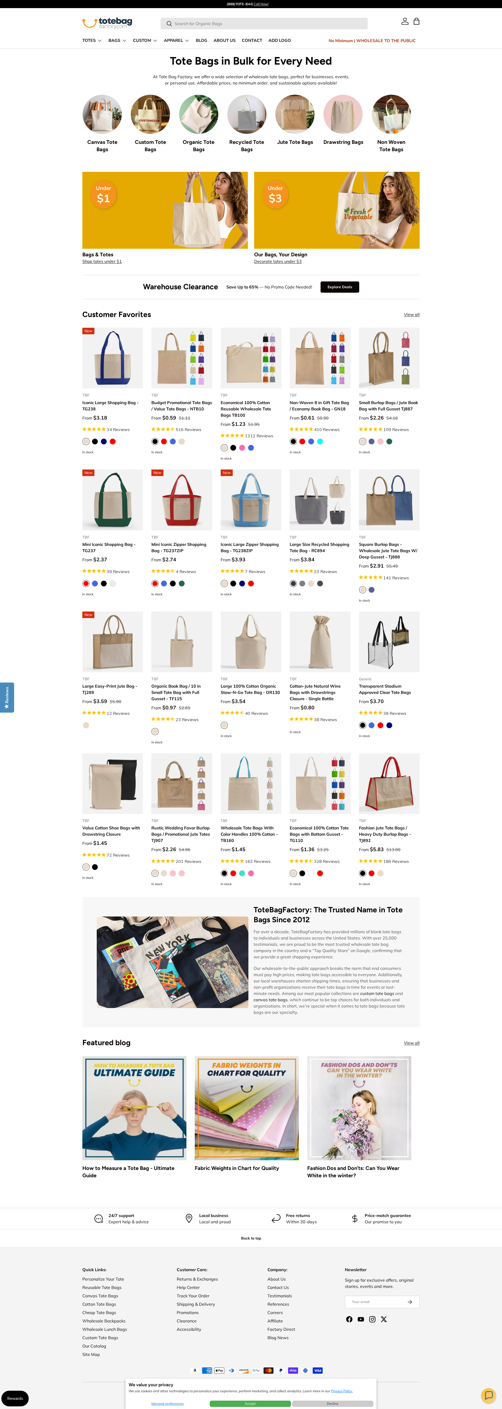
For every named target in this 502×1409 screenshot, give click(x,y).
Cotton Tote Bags (99, 1304)
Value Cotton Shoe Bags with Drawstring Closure (111, 831)
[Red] (113, 441)
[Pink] (173, 873)
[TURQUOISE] (242, 873)
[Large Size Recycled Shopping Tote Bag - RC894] (320, 499)
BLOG (201, 40)
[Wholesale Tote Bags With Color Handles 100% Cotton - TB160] (251, 783)
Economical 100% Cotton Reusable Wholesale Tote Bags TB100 (246, 409)
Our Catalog (94, 1346)
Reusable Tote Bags (102, 1287)
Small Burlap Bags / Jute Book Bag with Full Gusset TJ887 (388, 405)
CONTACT (252, 40)
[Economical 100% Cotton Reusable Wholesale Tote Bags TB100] (251, 358)
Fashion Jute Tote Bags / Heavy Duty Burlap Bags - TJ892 (385, 834)
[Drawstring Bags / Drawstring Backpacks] (343, 114)
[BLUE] (371, 441)
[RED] (164, 441)
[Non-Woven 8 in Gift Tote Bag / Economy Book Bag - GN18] (320, 358)
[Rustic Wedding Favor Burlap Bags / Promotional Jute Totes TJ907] (181, 783)
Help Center (188, 1287)
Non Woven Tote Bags (391, 145)
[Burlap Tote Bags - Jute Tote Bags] (295, 114)
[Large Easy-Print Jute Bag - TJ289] (112, 642)
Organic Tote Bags (198, 145)
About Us (276, 1279)
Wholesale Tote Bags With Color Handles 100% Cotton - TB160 (249, 834)
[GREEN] (389, 441)
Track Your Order (193, 1296)
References (278, 1304)
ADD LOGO (280, 40)
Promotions (188, 1312)
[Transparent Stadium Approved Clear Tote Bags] (389, 642)
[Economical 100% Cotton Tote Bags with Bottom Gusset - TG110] (320, 783)
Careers (275, 1312)
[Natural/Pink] (182, 873)
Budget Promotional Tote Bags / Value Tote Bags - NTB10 (181, 405)
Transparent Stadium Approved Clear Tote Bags (385, 689)
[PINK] (380, 441)
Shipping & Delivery (196, 1304)
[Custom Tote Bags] (150, 114)
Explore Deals (340, 287)
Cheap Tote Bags (99, 1312)
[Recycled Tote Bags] (246, 114)
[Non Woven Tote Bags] (391, 114)
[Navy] (104, 441)
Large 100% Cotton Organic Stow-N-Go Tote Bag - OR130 (250, 689)
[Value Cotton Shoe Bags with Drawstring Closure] (112, 783)
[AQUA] (320, 441)
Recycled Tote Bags (246, 145)
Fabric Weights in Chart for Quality (237, 1168)
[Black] (95, 441)
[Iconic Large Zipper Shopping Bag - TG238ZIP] (251, 499)
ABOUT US (225, 40)
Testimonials (279, 1296)
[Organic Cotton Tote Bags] (198, 114)
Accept (250, 1403)
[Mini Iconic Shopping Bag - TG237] (112, 499)
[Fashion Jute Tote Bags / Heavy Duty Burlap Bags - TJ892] (389, 783)
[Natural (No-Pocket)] (164, 873)
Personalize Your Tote (103, 1279)
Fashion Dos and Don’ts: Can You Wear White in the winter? (353, 1172)
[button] (488, 1395)
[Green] (182, 583)
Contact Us (278, 1287)
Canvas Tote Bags (102, 145)
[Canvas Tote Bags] (102, 114)
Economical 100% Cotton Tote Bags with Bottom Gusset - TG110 (319, 834)
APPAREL (173, 40)
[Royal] (251, 448)
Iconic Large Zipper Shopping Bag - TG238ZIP (250, 547)
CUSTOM (142, 40)
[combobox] (264, 23)
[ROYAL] (173, 441)
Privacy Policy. (342, 1391)
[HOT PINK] (251, 873)
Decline (332, 1403)
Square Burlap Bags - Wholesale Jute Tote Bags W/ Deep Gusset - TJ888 (388, 550)
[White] (311, 873)
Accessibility (189, 1329)
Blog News (278, 1338)
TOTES (89, 40)
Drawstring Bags (343, 142)
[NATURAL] (182, 441)
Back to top (251, 1238)
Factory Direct (281, 1329)
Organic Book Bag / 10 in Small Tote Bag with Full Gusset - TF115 (176, 692)
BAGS (114, 40)
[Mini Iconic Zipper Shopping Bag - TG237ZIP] (181, 499)
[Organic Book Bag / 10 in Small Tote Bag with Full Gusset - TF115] (181, 642)
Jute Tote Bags (295, 142)
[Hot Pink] (242, 448)
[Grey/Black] (320, 583)
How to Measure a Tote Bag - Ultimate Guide (128, 1172)
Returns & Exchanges (197, 1279)
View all (412, 314)
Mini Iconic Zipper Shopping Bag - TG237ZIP (178, 547)
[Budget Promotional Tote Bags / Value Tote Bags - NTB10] (181, 358)
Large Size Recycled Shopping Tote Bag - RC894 (319, 547)
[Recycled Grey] (113, 583)
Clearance (187, 1321)
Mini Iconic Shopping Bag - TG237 (108, 547)
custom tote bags (377, 993)
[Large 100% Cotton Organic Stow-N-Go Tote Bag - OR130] (251, 642)
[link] (405, 21)
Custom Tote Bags (150, 145)
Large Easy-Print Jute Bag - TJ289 (109, 689)
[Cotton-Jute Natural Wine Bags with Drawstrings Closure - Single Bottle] (320, 642)
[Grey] (302, 583)
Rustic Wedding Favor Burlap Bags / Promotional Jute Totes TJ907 (180, 834)
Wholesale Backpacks (104, 1320)
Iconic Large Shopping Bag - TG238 (110, 405)
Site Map (91, 1354)
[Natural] (311, 583)
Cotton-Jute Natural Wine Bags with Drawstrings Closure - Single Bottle (315, 692)
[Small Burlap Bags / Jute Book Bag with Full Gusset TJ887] (389, 358)
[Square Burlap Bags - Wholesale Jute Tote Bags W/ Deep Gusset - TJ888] (389, 499)
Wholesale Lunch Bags (104, 1329)
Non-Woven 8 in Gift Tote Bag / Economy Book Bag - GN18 (319, 405)
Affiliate (275, 1321)
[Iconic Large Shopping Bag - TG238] (112, 358)
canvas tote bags (271, 999)
